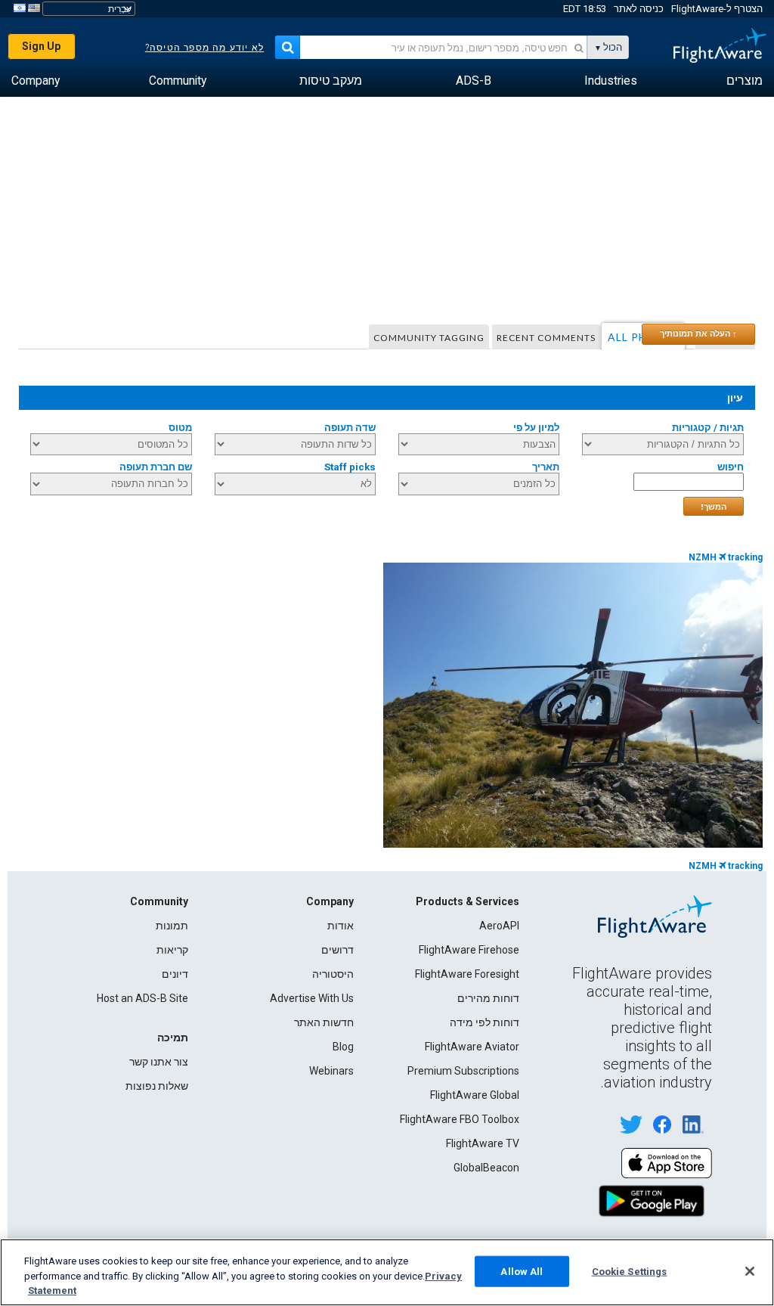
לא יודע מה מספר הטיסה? (204, 47)
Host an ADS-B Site (142, 998)
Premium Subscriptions (463, 1071)
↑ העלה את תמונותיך (698, 333)
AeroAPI (499, 926)
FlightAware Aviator (472, 1047)
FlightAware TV (482, 1143)
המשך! (713, 506)
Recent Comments (546, 337)
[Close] (749, 1271)
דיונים (175, 974)
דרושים (337, 950)
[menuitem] (744, 81)
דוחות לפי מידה (484, 1022)
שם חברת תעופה (155, 467)
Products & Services (467, 901)
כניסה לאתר (639, 8)
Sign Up (41, 46)
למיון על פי (536, 427)
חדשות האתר (324, 1022)
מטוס (180, 427)
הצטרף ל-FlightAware (717, 8)
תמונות (172, 926)
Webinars (331, 1071)
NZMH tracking (726, 557)
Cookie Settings (629, 1271)
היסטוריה (333, 974)
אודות (340, 926)
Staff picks (350, 467)
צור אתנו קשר (158, 1062)
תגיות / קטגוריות (707, 427)
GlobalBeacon (486, 1168)
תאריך (545, 467)
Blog (343, 1047)
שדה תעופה (350, 427)
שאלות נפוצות (156, 1086)
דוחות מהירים (488, 998)
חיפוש (730, 467)
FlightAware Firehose (469, 950)
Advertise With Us (312, 998)
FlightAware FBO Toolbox (459, 1119)
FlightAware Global (474, 1095)
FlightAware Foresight (467, 974)
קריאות (172, 950)
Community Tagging (429, 337)
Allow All (521, 1271)
